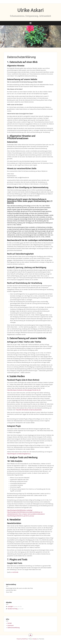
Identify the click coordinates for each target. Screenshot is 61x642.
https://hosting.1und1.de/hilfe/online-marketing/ (19, 510)
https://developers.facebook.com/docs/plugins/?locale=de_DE (24, 390)
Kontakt (10, 623)
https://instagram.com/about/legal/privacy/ (18, 453)
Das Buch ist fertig (12, 609)
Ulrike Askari (30, 10)
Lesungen (10, 606)
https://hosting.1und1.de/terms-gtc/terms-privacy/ (20, 516)
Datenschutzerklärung (14, 627)
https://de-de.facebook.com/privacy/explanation (29, 410)
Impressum (11, 625)
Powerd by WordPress (22, 639)
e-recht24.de (14, 572)
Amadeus (35, 639)
